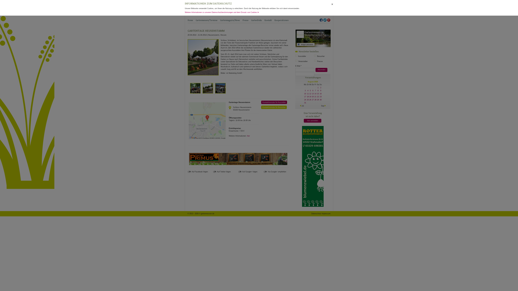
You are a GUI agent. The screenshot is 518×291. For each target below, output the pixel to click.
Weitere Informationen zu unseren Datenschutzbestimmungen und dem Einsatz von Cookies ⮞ (222, 12)
